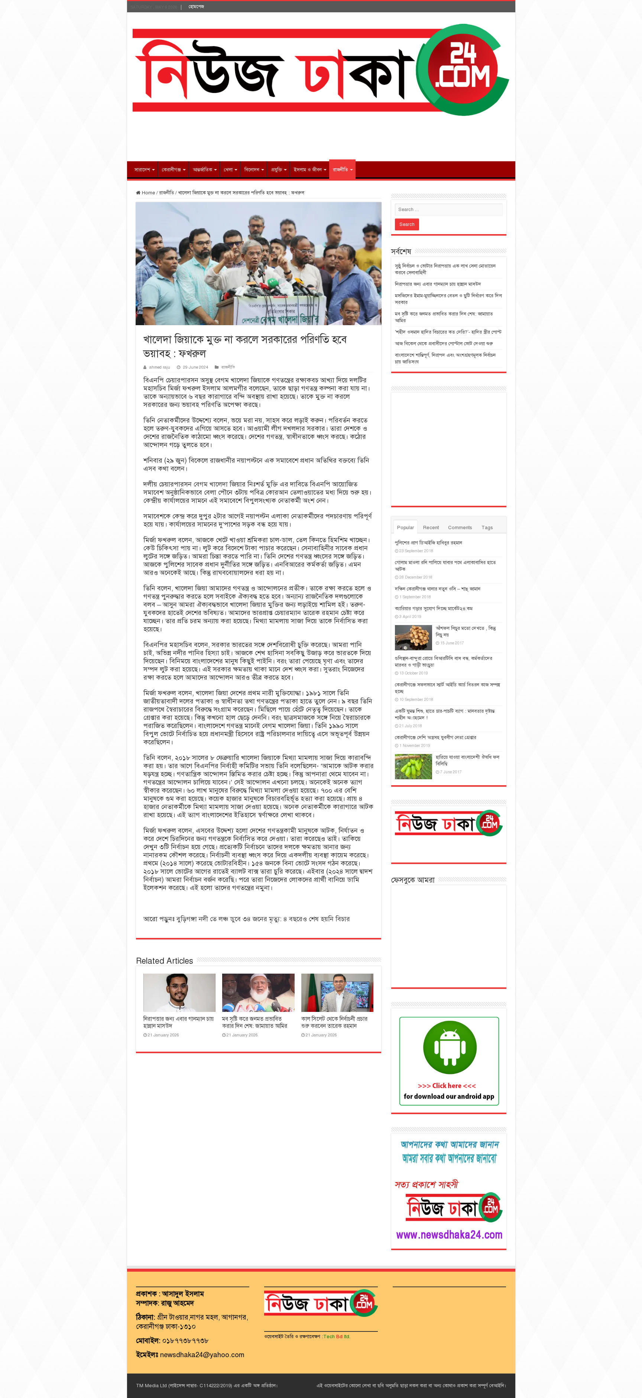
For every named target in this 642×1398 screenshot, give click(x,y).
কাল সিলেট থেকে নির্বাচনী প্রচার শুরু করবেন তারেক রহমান (334, 1022)
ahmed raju (159, 367)
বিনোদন (251, 170)
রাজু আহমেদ (177, 1303)
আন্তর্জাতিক (202, 170)
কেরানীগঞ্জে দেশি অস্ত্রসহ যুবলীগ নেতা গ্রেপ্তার (435, 738)
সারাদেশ (142, 170)
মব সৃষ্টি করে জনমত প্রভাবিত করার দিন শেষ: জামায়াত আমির (254, 1022)
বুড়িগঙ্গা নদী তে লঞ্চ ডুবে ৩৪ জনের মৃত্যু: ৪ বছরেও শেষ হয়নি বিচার (263, 919)
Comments (460, 528)
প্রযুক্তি (276, 170)
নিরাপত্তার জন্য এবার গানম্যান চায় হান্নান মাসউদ (438, 284)
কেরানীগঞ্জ (171, 170)
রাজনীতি (340, 170)
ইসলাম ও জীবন (308, 170)
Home (147, 193)
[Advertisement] (321, 137)
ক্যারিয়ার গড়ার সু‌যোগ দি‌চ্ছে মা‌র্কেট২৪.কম (434, 609)
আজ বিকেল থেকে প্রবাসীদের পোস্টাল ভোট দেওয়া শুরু (444, 344)
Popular (405, 528)
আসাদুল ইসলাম (183, 1293)
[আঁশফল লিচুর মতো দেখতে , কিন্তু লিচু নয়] (413, 637)
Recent (431, 528)
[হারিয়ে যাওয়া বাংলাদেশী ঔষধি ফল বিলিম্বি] (413, 766)
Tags (487, 528)
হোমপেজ (196, 6)
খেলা (228, 170)
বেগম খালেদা (211, 484)
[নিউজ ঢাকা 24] (321, 69)
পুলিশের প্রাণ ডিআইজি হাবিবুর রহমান (428, 543)
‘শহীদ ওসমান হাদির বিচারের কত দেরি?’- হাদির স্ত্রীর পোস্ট (448, 332)
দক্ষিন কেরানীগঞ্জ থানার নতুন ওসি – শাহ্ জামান (437, 589)
